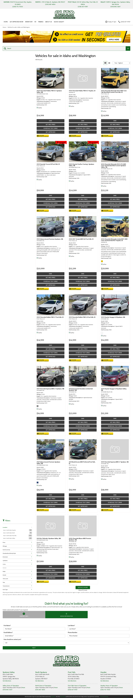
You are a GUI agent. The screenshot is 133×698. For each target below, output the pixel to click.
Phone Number (72, 632)
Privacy (101, 696)
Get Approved (50, 132)
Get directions (7, 681)
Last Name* (71, 625)
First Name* (7, 625)
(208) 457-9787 (72, 690)
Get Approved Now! (16, 22)
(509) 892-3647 (7, 690)
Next (34, 648)
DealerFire (53, 696)
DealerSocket (63, 696)
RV (35, 22)
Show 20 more (83, 587)
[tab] (24, 614)
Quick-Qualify (59, 22)
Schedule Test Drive (51, 128)
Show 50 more (82, 590)
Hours (23, 687)
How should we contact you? (12, 639)
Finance (40, 22)
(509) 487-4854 (40, 690)
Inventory (29, 22)
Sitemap (106, 696)
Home (6, 22)
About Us (48, 22)
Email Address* (8, 632)
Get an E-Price (50, 124)
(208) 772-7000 (105, 690)
